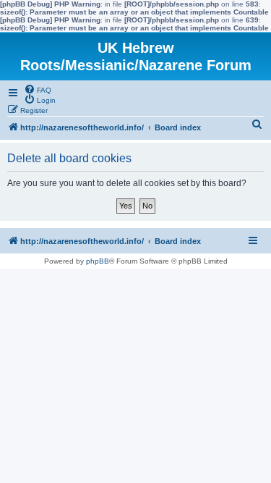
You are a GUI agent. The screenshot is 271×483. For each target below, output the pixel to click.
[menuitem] (37, 89)
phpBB (97, 261)
